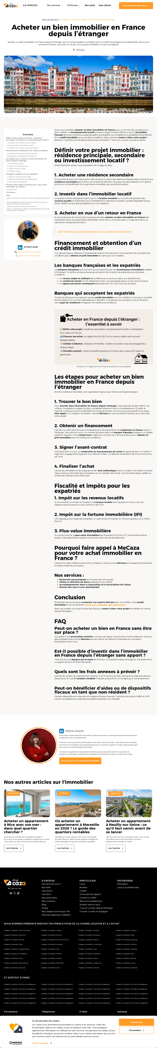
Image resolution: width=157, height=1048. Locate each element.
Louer (82, 884)
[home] (11, 5)
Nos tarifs (90, 5)
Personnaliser (135, 1030)
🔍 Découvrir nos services (28, 256)
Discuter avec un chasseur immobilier (80, 761)
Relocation (122, 884)
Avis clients (105, 5)
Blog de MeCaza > (51, 20)
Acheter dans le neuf (89, 904)
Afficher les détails (40, 1043)
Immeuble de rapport (90, 894)
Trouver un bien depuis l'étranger (96, 908)
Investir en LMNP (87, 898)
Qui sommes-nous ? (51, 884)
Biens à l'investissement (90, 901)
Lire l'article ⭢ (13, 848)
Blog (44, 904)
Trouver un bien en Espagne (93, 911)
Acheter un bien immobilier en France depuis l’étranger (88, 20)
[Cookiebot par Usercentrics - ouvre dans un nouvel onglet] (16, 1043)
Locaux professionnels (128, 887)
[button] (30, 5)
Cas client (46, 894)
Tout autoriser (137, 1022)
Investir (83, 891)
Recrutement (48, 901)
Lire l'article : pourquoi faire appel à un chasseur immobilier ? (95, 231)
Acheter (83, 887)
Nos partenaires (49, 898)
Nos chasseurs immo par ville (56, 911)
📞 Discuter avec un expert (28, 252)
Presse (45, 908)
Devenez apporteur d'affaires (56, 915)
